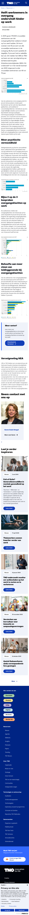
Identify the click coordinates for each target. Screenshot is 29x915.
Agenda (7, 734)
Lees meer (10, 509)
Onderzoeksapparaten (11, 799)
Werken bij (9, 719)
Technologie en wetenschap (12, 792)
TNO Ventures (9, 834)
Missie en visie (9, 768)
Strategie (7, 772)
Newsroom (6, 726)
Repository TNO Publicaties (12, 814)
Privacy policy (12, 906)
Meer (13, 681)
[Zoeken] (26, 3)
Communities (9, 783)
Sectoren (9, 714)
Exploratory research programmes (15, 807)
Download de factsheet (13, 344)
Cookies (7, 878)
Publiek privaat (9, 827)
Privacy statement (10, 882)
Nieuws (7, 730)
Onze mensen (9, 776)
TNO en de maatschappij (12, 779)
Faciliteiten (8, 796)
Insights (7, 741)
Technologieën (9, 803)
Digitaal (8, 710)
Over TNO (6, 761)
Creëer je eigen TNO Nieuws (15, 859)
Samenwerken (8, 819)
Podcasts (7, 745)
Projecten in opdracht (11, 823)
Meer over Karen (10, 435)
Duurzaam (9, 695)
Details (3, 906)
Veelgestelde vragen (11, 787)
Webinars (7, 737)
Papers (7, 748)
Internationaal (9, 841)
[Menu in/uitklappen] (3, 3)
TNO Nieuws (8, 756)
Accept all (7, 910)
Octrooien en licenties (11, 810)
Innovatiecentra (9, 838)
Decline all (21, 910)
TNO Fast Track (9, 830)
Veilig (7, 705)
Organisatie (8, 765)
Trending (7, 752)
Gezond (8, 700)
